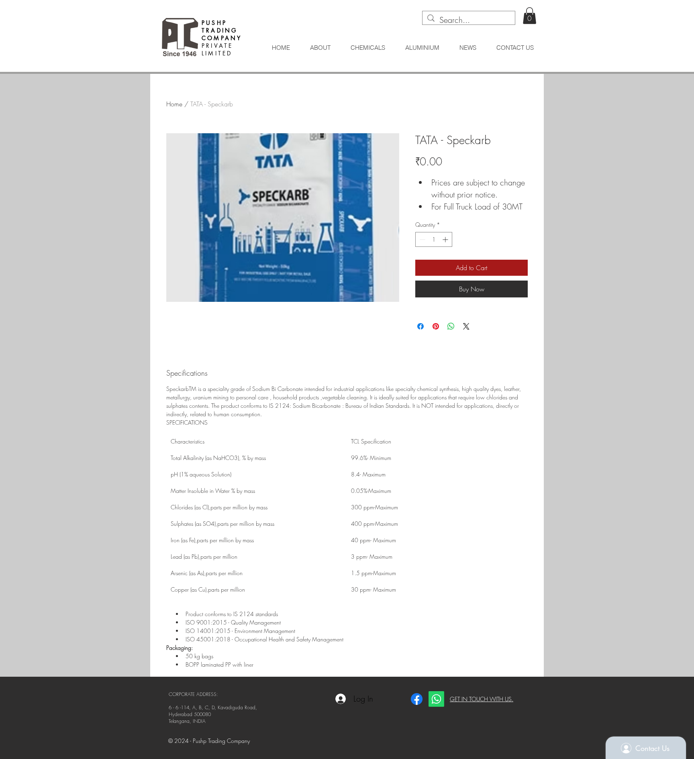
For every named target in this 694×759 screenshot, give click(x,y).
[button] (530, 15)
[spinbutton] (434, 239)
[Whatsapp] (436, 699)
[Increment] (446, 239)
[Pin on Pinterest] (436, 326)
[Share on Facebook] (420, 326)
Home (174, 104)
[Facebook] (417, 699)
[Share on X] (466, 326)
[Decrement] (421, 239)
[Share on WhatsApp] (451, 326)
